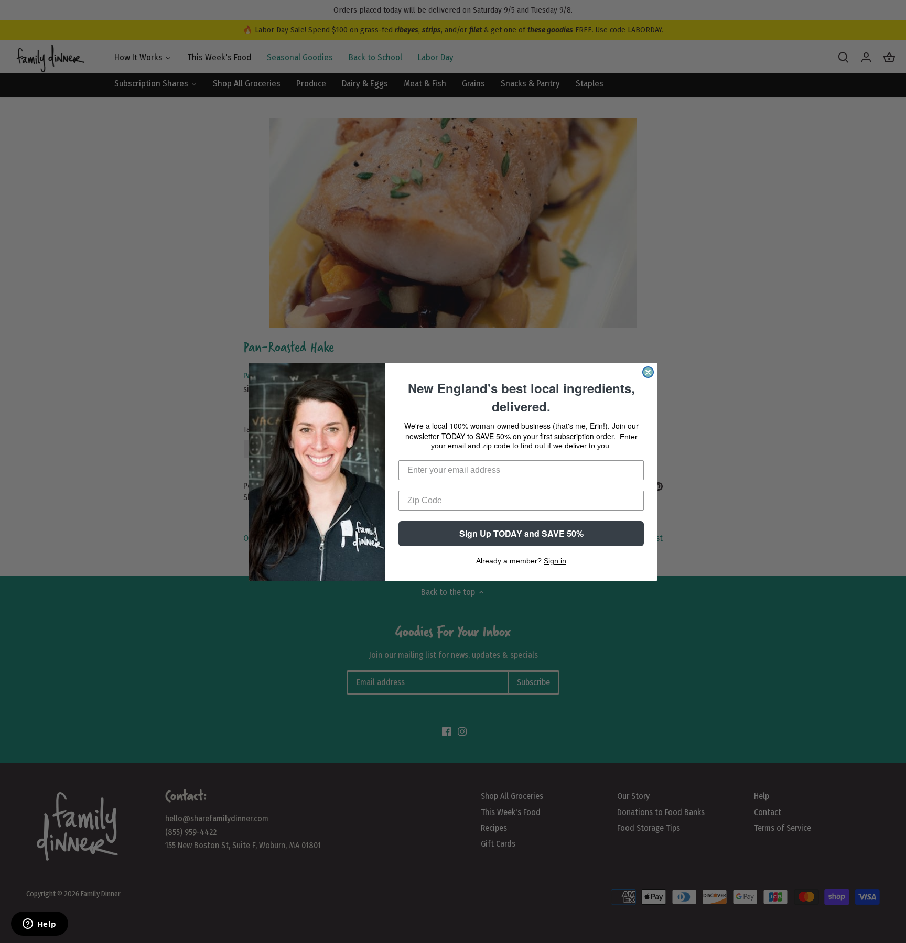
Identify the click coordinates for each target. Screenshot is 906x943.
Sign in (555, 561)
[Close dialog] (648, 372)
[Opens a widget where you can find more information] (39, 925)
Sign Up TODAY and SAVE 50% (521, 533)
